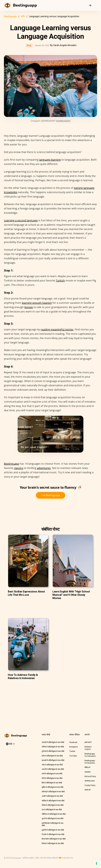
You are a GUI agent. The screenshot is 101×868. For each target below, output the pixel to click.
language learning (50, 159)
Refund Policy (90, 776)
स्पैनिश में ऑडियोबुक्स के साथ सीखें (53, 747)
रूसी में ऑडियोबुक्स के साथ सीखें (52, 774)
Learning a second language (21, 220)
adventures (44, 468)
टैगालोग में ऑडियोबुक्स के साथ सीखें (53, 834)
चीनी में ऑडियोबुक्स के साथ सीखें (52, 778)
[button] (90, 5)
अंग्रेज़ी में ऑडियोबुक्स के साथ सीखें (53, 742)
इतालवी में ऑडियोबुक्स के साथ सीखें (53, 760)
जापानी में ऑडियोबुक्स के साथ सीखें (53, 769)
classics (18, 468)
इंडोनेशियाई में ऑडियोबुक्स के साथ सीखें (52, 824)
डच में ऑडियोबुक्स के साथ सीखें (52, 810)
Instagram (73, 747)
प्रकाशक (87, 772)
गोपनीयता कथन (90, 781)
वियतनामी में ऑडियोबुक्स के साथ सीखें (53, 839)
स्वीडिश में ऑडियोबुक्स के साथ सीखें (53, 801)
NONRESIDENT (63, 120)
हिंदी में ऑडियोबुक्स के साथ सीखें (52, 783)
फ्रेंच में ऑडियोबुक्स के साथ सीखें (52, 756)
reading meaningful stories (57, 329)
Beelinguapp (10, 16)
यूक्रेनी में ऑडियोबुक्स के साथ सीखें (53, 830)
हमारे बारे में (88, 742)
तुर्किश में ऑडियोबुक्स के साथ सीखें (52, 787)
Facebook (73, 742)
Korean (28, 307)
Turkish (60, 280)
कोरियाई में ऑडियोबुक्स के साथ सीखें (53, 792)
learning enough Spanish (37, 303)
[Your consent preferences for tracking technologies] (96, 863)
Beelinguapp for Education (90, 755)
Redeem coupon (88, 748)
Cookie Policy (90, 785)
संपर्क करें (87, 790)
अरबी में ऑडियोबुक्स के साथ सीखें (52, 796)
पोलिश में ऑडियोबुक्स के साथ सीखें (52, 805)
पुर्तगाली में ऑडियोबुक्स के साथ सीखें (53, 751)
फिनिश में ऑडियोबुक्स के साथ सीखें (53, 843)
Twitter (72, 751)
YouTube (73, 756)
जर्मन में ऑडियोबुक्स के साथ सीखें (52, 765)
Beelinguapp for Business (90, 761)
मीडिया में (87, 767)
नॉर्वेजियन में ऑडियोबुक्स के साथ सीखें (53, 814)
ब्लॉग (23, 16)
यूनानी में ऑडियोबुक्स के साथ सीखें (52, 818)
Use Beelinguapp (50, 495)
